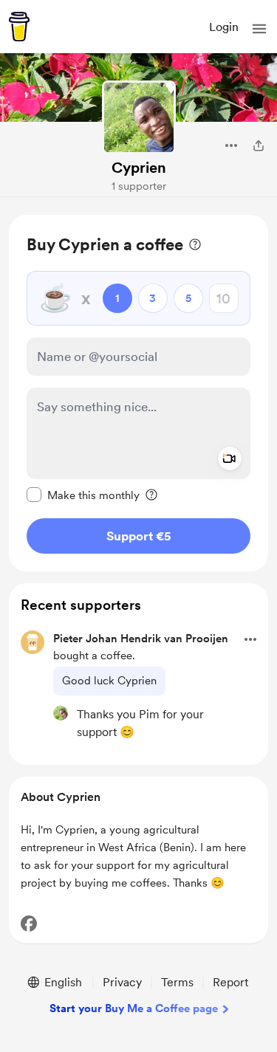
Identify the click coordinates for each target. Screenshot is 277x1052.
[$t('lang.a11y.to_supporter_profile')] (60, 713)
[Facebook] (29, 923)
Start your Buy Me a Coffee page (133, 1008)
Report (230, 982)
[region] (138, 393)
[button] (259, 29)
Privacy (122, 982)
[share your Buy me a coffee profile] (258, 145)
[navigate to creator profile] (139, 117)
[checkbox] (83, 494)
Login (224, 27)
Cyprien (139, 167)
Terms (177, 982)
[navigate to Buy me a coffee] (19, 26)
